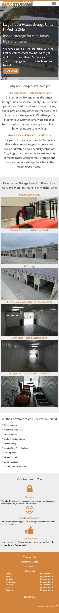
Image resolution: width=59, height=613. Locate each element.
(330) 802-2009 (30, 566)
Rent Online (11, 70)
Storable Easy (51, 606)
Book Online (29, 597)
